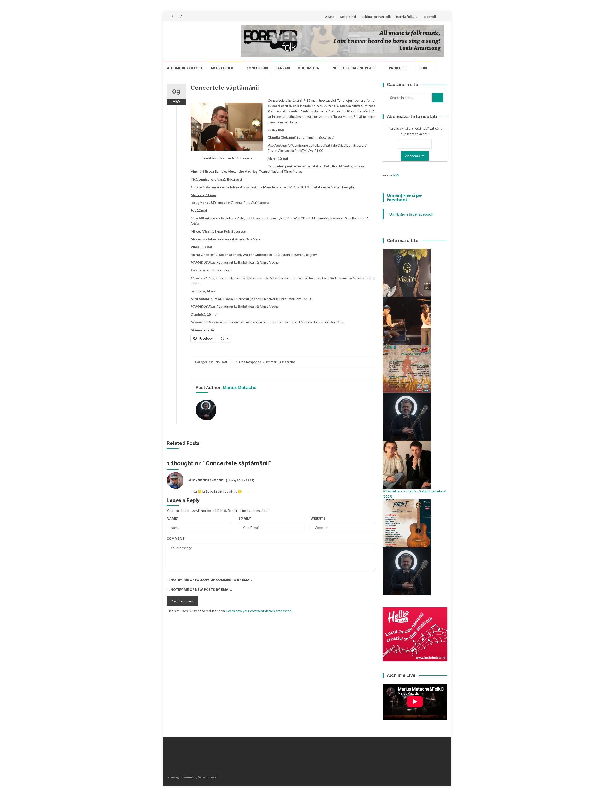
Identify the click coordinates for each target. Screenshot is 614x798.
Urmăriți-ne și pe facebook (404, 197)
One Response (250, 362)
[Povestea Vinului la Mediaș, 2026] (407, 272)
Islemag (173, 777)
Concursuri (257, 68)
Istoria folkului (407, 16)
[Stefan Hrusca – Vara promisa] (407, 416)
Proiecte (397, 68)
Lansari (283, 68)
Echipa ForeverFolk (376, 16)
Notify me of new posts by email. (201, 589)
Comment (176, 538)
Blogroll (430, 16)
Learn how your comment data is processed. (259, 611)
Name (173, 518)
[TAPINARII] (407, 571)
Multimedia (308, 68)
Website (318, 518)
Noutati (221, 362)
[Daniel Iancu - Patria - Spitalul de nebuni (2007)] (415, 493)
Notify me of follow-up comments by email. (212, 579)
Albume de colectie (185, 68)
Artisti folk (222, 68)
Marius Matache (283, 362)
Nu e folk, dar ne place (354, 68)
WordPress (207, 777)
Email (245, 518)
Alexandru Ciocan (206, 480)
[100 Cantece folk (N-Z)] (407, 464)
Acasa (329, 16)
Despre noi (348, 16)
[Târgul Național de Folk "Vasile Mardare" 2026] (407, 368)
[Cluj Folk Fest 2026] (407, 523)
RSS (396, 175)
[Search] (437, 97)
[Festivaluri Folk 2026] (407, 320)
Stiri (423, 68)
